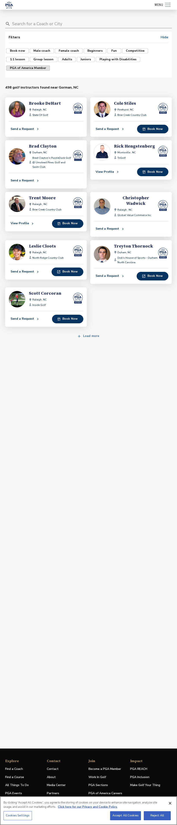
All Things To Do (17, 785)
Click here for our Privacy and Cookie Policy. (87, 807)
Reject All (157, 815)
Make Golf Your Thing (145, 785)
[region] (88, 810)
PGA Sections (98, 785)
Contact (52, 769)
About (51, 777)
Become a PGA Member (104, 769)
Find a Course (14, 777)
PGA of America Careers (105, 793)
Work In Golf (97, 777)
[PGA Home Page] (9, 5)
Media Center (56, 785)
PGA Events (13, 793)
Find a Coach (14, 769)
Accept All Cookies (125, 815)
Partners (53, 793)
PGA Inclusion (139, 777)
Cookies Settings (18, 815)
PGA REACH (138, 769)
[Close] (170, 803)
